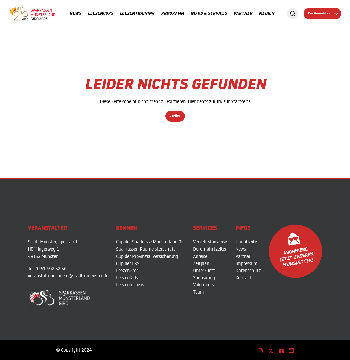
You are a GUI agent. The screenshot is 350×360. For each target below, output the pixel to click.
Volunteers (203, 284)
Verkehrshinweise (210, 242)
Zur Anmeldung (319, 14)
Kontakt (243, 277)
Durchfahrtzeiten (210, 249)
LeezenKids (127, 277)
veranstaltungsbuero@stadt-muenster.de (68, 275)
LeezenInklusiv (130, 284)
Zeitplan (201, 263)
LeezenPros (127, 270)
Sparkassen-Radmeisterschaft (145, 249)
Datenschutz (248, 270)
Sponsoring (204, 277)
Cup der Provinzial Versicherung (147, 256)
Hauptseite (246, 242)
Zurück (175, 116)
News (240, 249)
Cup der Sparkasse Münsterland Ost (150, 242)
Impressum (246, 263)
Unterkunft (204, 270)
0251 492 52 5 (50, 268)
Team (198, 292)
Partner (242, 256)
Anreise (200, 256)
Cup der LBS (127, 263)
